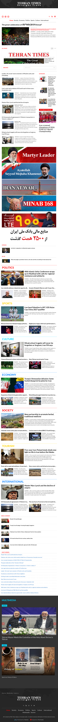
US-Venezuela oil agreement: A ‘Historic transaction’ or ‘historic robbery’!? (18, 118)
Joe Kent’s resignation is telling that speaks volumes (23, 248)
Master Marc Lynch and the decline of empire (15, 102)
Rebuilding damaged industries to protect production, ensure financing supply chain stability (42, 395)
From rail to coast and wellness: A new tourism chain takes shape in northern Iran (14, 466)
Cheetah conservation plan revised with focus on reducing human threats (14, 430)
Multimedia (26, 24)
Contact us (16, 693)
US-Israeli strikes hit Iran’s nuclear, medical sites (21, 538)
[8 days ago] (5, 546)
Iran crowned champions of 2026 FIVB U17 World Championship (47, 128)
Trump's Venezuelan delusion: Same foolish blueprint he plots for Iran (39, 380)
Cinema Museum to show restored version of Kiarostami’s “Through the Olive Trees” (14, 359)
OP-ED (3, 256)
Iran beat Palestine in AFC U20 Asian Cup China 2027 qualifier (39, 308)
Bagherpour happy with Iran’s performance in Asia (42, 323)
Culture (37, 20)
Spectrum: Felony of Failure (9, 677)
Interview (42, 73)
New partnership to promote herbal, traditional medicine (39, 415)
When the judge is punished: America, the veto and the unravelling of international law (31, 259)
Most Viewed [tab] (5, 552)
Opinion (4, 245)
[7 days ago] (5, 540)
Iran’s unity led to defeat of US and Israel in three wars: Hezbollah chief (18, 89)
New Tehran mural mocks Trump (38, 359)
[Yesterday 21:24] (8, 140)
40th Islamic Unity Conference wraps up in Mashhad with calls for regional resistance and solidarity (39, 274)
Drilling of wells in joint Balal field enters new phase (13, 576)
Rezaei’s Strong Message (16, 519)
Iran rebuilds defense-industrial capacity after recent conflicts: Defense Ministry (14, 288)
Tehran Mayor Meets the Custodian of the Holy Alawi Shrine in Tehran (27, 638)
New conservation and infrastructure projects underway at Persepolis (42, 466)
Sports (33, 20)
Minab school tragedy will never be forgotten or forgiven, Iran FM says (19, 133)
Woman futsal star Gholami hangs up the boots (14, 323)
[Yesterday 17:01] (15, 36)
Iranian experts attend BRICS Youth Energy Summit (42, 430)
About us (4, 693)
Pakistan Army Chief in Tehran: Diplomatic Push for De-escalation (25, 531)
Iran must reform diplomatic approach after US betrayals (23, 544)
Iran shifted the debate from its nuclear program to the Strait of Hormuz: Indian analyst (52, 102)
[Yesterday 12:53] (5, 520)
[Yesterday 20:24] (8, 95)
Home (11, 20)
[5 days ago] (5, 527)
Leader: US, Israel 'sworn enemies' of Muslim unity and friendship (18, 74)
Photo (4, 605)
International (44, 20)
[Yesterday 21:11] (12, 278)
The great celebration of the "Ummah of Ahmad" (22, 25)
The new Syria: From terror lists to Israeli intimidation (42, 502)
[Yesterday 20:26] (7, 294)
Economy (22, 20)
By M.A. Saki (18, 121)
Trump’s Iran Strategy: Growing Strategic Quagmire (22, 525)
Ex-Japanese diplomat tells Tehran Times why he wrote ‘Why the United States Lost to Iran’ (52, 92)
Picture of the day (46, 110)
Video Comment (5, 515)
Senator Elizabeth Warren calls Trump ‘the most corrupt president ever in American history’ (42, 288)
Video (4, 645)
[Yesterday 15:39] (35, 472)
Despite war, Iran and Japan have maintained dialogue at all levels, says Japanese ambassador (52, 81)
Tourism (32, 24)
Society (16, 20)
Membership (10, 693)
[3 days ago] (28, 661)
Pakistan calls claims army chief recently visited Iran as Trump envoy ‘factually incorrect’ (21, 557)
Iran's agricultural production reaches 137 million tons (14, 568)
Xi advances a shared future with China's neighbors (13, 573)
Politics (27, 20)
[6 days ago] (5, 533)
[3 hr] (12, 420)
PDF (55, 48)
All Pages (4, 48)
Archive (5, 67)
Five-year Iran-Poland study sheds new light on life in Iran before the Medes (40, 451)
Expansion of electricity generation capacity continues (14, 395)
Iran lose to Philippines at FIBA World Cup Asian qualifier (14, 590)
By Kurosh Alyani (19, 105)
